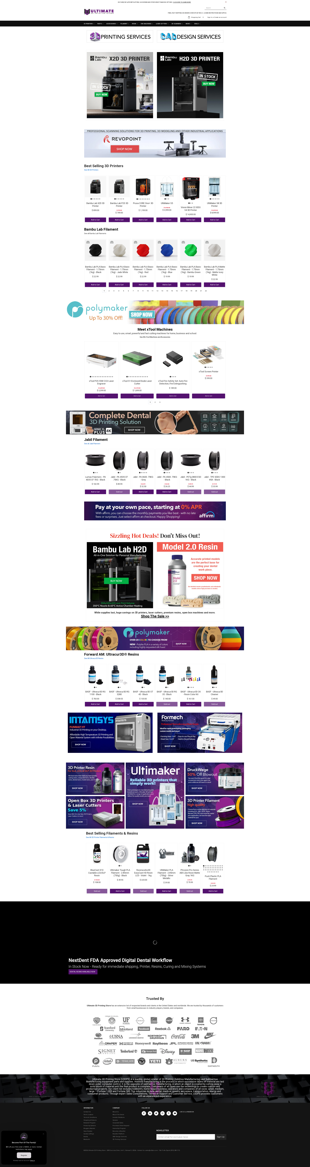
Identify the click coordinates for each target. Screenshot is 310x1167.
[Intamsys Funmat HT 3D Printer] (110, 733)
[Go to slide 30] (212, 869)
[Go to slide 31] (213, 869)
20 (196, 291)
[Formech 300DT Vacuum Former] (199, 733)
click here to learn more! (182, 2)
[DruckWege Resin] (215, 779)
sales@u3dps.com (151, 1150)
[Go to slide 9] (104, 376)
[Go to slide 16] (208, 867)
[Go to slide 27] (207, 869)
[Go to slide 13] (110, 376)
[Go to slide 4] (96, 198)
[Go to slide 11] (107, 376)
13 (162, 291)
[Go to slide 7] (147, 199)
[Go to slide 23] (220, 867)
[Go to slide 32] (215, 869)
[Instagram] (162, 1113)
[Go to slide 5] (97, 198)
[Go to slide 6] (99, 198)
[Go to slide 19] (213, 867)
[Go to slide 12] (109, 376)
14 (167, 291)
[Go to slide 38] (209, 871)
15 (172, 291)
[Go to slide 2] (92, 198)
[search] (215, 8)
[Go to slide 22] (218, 867)
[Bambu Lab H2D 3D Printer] (120, 575)
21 (201, 291)
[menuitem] (89, 24)
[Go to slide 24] (222, 867)
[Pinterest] (169, 1113)
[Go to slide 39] (211, 871)
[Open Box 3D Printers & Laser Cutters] (95, 812)
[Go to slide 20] (215, 867)
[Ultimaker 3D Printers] (155, 796)
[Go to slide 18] (212, 867)
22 (206, 291)
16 (177, 291)
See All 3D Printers (91, 170)
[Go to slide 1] (91, 199)
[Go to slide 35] (220, 869)
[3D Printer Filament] (215, 812)
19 (191, 291)
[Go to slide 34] (218, 869)
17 (181, 291)
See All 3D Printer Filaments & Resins (100, 837)
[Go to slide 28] (208, 869)
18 (186, 291)
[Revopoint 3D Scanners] (155, 143)
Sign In (209, 17)
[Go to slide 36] (222, 869)
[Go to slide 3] (94, 198)
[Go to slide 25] (203, 869)
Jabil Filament (96, 439)
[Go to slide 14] (112, 376)
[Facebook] (144, 1113)
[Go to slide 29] (210, 869)
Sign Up (221, 1137)
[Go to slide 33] (217, 869)
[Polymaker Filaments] (155, 638)
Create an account (220, 17)
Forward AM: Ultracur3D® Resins (111, 654)
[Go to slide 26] (205, 869)
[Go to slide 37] (207, 871)
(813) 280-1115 (175, 1150)
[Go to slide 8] (149, 199)
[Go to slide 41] (214, 871)
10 (148, 291)
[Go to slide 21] (217, 867)
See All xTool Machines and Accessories (155, 337)
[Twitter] (156, 1113)
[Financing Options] (155, 511)
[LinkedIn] (150, 1113)
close (225, 2)
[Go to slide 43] (218, 871)
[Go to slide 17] (210, 867)
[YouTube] (175, 1113)
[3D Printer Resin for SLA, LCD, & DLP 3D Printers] (95, 779)
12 (157, 291)
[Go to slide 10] (105, 376)
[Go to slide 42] (216, 871)
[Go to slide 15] (207, 867)
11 (152, 291)
